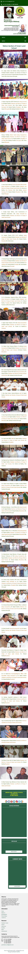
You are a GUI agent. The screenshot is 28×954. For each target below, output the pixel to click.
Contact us (3, 917)
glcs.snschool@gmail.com (8, 1)
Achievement (4, 931)
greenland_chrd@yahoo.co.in (7, 944)
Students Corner (4, 923)
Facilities (3, 927)
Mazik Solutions (17, 951)
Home (2, 911)
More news (14, 851)
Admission (3, 926)
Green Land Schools (8, 950)
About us (3, 912)
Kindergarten (4, 914)
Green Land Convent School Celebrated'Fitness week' (14, 794)
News (2, 929)
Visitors (2, 924)
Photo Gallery (4, 916)
